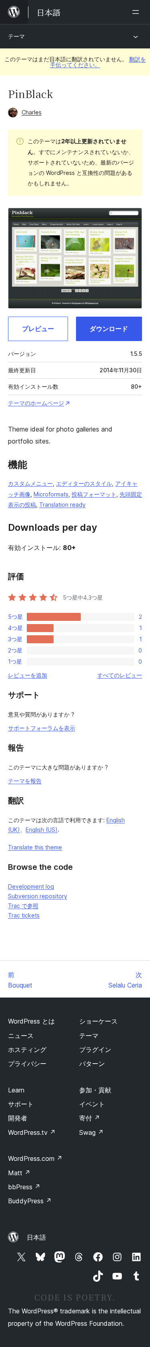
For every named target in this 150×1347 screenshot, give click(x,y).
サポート (21, 1104)
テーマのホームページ (36, 402)
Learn (16, 1090)
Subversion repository (37, 896)
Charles (32, 112)
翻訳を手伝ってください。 (98, 62)
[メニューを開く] (137, 12)
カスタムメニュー (30, 483)
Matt (19, 1173)
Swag (91, 1132)
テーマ (16, 36)
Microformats (51, 494)
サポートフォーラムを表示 (41, 728)
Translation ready (62, 504)
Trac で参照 (23, 905)
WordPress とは (31, 1021)
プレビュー (38, 329)
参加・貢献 (95, 1090)
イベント (92, 1104)
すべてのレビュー (119, 675)
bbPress (24, 1187)
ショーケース (98, 1021)
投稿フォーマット (94, 494)
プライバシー (27, 1064)
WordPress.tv (32, 1132)
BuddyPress (30, 1201)
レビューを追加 (27, 675)
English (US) (42, 829)
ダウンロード (109, 329)
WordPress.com (35, 1158)
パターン (92, 1064)
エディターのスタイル (84, 483)
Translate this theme (35, 847)
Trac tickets (24, 915)
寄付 (89, 1118)
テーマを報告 (25, 780)
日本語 (36, 1237)
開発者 (17, 1118)
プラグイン (95, 1050)
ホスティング (27, 1050)
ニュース (21, 1036)
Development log (31, 886)
